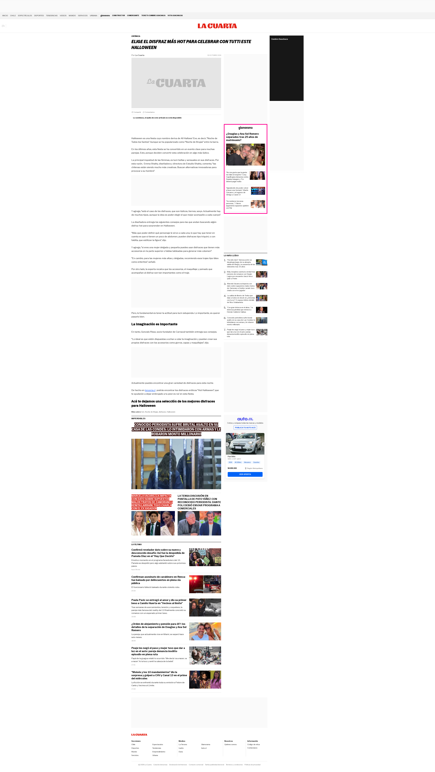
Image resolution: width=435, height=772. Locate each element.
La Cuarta (139, 55)
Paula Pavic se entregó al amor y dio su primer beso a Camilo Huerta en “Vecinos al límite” (158, 602)
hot (143, 412)
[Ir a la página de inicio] (217, 26)
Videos (63, 15)
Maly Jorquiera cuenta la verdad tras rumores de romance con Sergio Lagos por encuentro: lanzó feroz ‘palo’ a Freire (241, 275)
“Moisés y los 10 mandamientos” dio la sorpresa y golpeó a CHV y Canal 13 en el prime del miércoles (159, 675)
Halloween (171, 412)
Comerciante (133, 15)
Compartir (137, 112)
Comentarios (150, 112)
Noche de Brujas (151, 412)
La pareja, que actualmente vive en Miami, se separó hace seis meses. (157, 636)
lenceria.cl (150, 390)
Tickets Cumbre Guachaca (153, 15)
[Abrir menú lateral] (4, 26)
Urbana (93, 15)
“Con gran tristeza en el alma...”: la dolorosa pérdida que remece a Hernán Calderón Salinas (240, 309)
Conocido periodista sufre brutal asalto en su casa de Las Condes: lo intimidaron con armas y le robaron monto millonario (241, 321)
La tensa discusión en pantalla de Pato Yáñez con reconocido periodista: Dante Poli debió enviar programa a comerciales (199, 502)
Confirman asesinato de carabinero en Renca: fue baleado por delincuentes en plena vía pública (158, 580)
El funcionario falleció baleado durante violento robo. (155, 587)
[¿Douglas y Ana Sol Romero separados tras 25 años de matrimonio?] (245, 155)
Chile (13, 15)
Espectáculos (25, 15)
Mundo (72, 15)
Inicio (5, 15)
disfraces (162, 412)
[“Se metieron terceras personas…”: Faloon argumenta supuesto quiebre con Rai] (258, 204)
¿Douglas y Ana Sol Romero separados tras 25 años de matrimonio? (242, 137)
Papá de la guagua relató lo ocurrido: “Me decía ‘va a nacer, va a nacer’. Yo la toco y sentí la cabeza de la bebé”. (159, 660)
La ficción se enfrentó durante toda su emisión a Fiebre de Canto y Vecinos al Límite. (158, 684)
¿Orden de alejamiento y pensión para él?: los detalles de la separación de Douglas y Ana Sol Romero (158, 627)
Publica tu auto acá (245, 427)
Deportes (39, 15)
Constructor (118, 15)
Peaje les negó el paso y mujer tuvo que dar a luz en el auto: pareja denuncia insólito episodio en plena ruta (158, 651)
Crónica (135, 36)
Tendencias (52, 15)
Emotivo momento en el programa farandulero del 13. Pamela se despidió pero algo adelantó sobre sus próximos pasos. (158, 563)
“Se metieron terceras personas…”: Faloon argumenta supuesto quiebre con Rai (237, 204)
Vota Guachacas (175, 15)
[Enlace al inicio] (245, 128)
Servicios (83, 15)
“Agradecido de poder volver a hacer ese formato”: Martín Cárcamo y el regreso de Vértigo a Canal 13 (237, 191)
